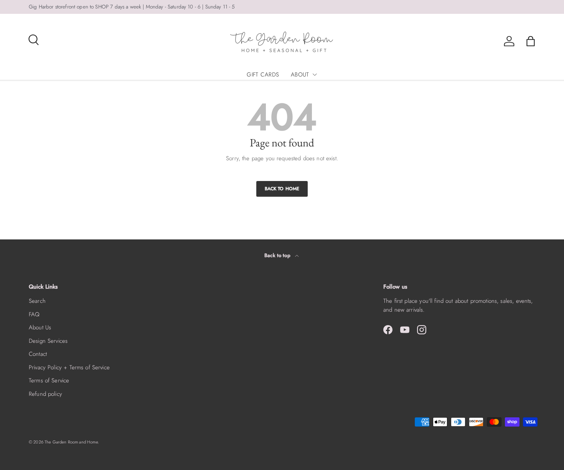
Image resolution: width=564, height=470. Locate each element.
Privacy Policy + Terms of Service (69, 367)
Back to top (278, 255)
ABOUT (300, 74)
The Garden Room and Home (71, 442)
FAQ (34, 314)
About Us (40, 327)
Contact (38, 354)
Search (37, 301)
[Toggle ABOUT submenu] (314, 74)
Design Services (48, 341)
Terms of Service (49, 380)
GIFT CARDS (263, 74)
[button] (530, 41)
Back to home (282, 188)
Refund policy (45, 394)
